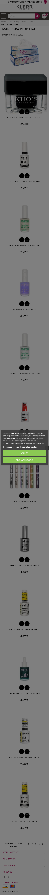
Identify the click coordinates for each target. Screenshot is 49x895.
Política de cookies (11, 447)
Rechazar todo (24, 460)
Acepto (24, 453)
